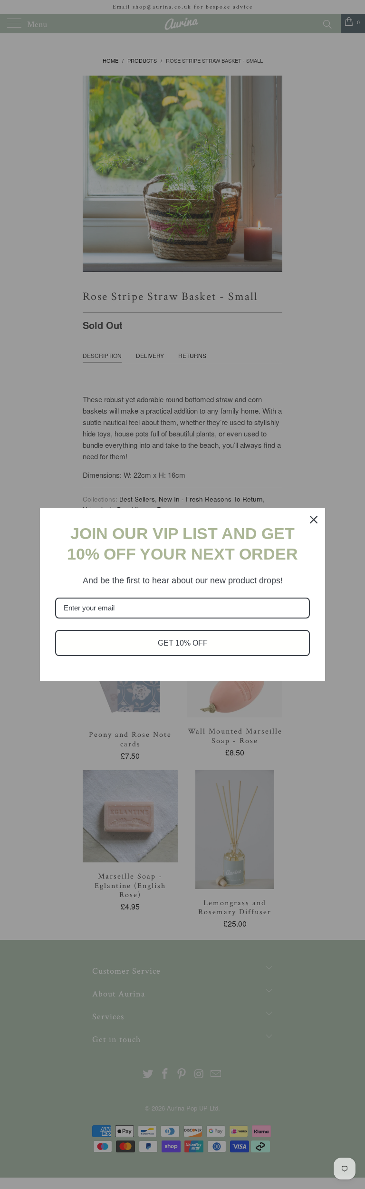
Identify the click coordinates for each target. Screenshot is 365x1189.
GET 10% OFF (183, 643)
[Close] (313, 519)
